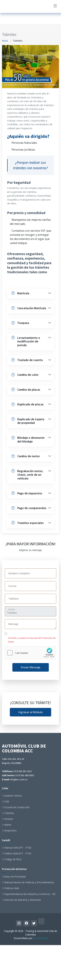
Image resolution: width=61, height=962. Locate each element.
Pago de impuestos (29, 493)
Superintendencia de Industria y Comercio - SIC (30, 894)
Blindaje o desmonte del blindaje (31, 439)
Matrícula (23, 293)
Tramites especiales (30, 523)
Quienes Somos (13, 795)
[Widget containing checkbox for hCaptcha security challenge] (30, 652)
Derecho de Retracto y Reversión (22, 900)
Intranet (8, 819)
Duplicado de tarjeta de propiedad (30, 421)
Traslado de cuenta (30, 360)
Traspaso (23, 323)
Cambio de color (27, 375)
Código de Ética (13, 859)
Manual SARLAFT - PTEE (17, 847)
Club (6, 801)
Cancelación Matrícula (31, 308)
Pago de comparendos (31, 508)
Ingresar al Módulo (30, 712)
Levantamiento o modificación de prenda (28, 341)
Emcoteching (40, 938)
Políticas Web (11, 888)
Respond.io (10, 830)
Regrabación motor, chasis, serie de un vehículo (30, 474)
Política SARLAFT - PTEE (17, 853)
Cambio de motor (28, 456)
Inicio (5, 40)
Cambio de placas (28, 390)
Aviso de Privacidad (15, 876)
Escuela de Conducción (17, 807)
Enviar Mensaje (30, 667)
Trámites (9, 813)
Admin (7, 825)
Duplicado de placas (30, 404)
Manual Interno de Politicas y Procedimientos (29, 882)
